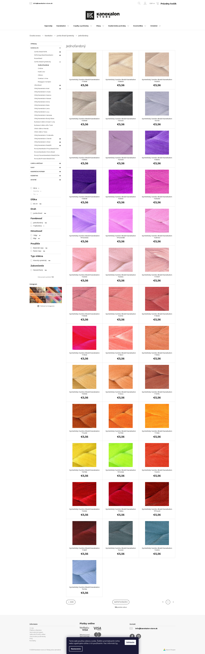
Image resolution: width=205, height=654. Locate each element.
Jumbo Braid (39, 213)
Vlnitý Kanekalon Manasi (42, 98)
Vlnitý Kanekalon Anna (42, 102)
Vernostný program (36, 632)
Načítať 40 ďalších (121, 602)
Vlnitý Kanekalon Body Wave (44, 118)
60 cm (37, 204)
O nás (32, 628)
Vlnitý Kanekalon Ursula (42, 92)
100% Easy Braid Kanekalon (43, 55)
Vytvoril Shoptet (170, 650)
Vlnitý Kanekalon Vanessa (43, 115)
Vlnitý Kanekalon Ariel (41, 88)
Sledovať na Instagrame (47, 306)
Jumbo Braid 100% (40, 51)
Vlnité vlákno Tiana (40, 132)
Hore (72, 602)
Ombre (40, 68)
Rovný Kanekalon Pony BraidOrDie (46, 148)
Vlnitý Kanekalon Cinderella (43, 135)
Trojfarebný (38, 226)
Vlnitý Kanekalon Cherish (42, 138)
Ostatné (33, 180)
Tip (35, 194)
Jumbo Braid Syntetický (42, 62)
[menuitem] (48, 26)
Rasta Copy (39, 251)
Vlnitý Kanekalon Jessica (42, 95)
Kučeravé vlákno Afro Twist (43, 125)
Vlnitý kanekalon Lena (42, 108)
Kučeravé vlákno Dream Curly (44, 122)
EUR (151, 3)
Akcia (36, 188)
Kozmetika (34, 176)
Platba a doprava (35, 630)
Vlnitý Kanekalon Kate (42, 105)
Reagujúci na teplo (44, 82)
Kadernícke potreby (38, 171)
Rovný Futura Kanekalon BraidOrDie (46, 155)
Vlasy (32, 167)
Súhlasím (130, 642)
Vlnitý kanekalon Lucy (41, 112)
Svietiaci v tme (43, 78)
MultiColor (41, 72)
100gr (36, 235)
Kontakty (33, 640)
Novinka (37, 191)
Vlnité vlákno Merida (41, 128)
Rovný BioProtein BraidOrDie (44, 158)
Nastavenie (76, 649)
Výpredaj (34, 44)
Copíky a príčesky (37, 163)
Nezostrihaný (40, 270)
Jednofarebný (43, 65)
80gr (36, 238)
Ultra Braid (37, 85)
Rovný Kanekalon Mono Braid (44, 152)
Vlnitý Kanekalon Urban (42, 142)
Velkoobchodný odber (38, 634)
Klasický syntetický (41, 260)
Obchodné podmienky (38, 636)
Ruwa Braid (38, 58)
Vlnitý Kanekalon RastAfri (42, 145)
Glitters (40, 75)
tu (117, 643)
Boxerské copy (40, 248)
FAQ (31, 638)
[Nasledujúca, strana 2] (168, 602)
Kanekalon (34, 48)
